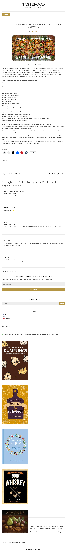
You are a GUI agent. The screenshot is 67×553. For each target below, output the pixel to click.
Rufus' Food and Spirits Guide (12, 191)
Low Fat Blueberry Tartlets (55, 174)
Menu (7, 14)
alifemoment (8, 207)
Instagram (13, 316)
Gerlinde (6, 223)
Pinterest (7, 318)
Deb (5, 240)
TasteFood (33, 5)
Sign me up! (33, 289)
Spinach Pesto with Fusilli (11, 174)
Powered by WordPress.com (33, 549)
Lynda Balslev (35, 31)
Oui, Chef (7, 257)
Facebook (7, 315)
